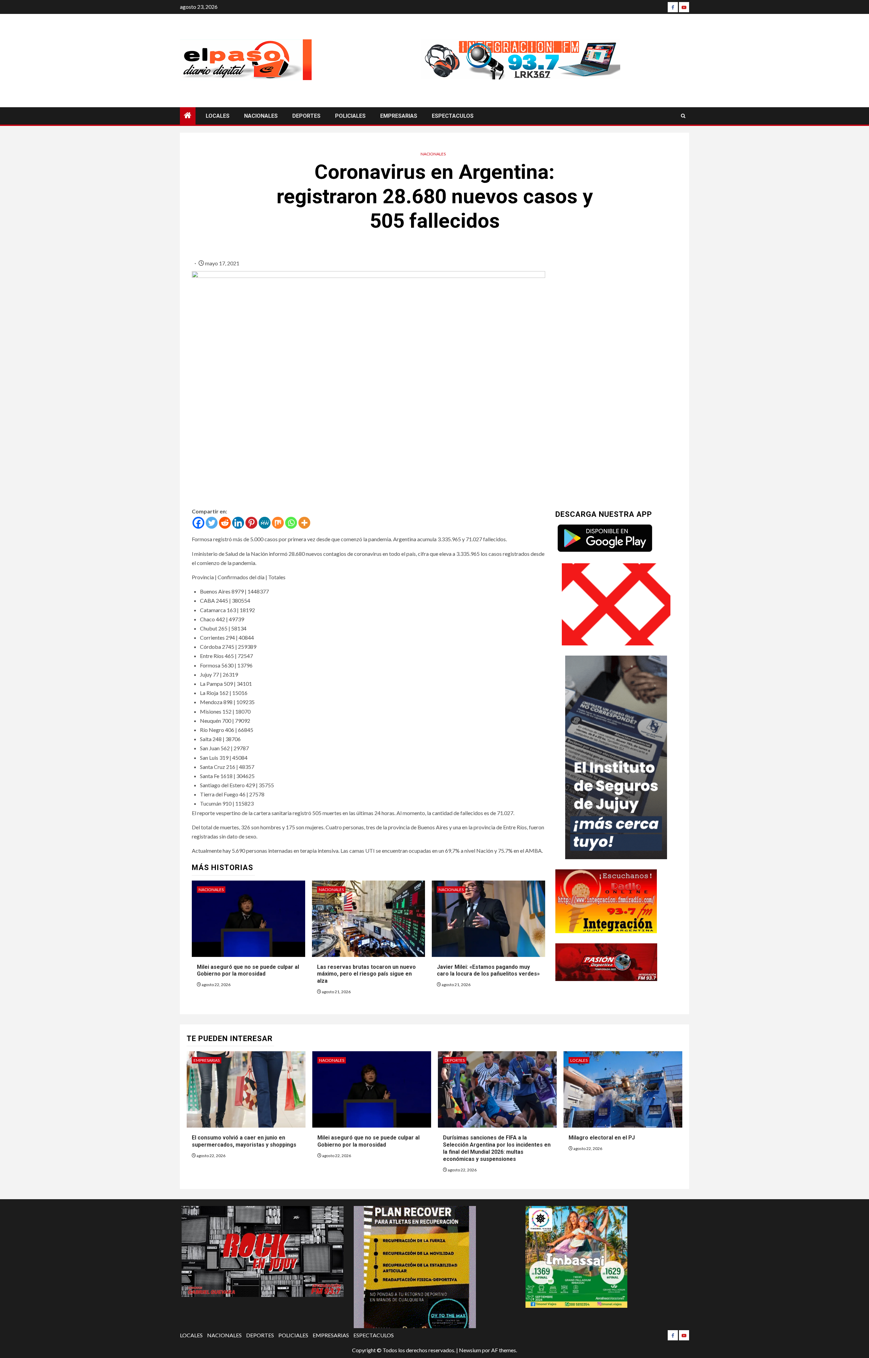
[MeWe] (265, 523)
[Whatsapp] (291, 523)
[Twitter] (212, 523)
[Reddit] (225, 523)
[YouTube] (684, 7)
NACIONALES (261, 116)
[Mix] (278, 523)
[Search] (683, 115)
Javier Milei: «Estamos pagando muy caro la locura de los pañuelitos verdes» (488, 970)
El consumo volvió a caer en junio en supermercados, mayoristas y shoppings (244, 1141)
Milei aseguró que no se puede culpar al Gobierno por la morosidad (248, 970)
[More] (304, 523)
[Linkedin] (238, 523)
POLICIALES (350, 116)
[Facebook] (673, 7)
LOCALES (217, 116)
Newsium (470, 1350)
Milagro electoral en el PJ (602, 1137)
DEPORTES (306, 116)
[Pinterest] (251, 523)
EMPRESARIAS (398, 116)
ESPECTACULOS (453, 116)
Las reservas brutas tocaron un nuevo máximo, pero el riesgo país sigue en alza (366, 974)
